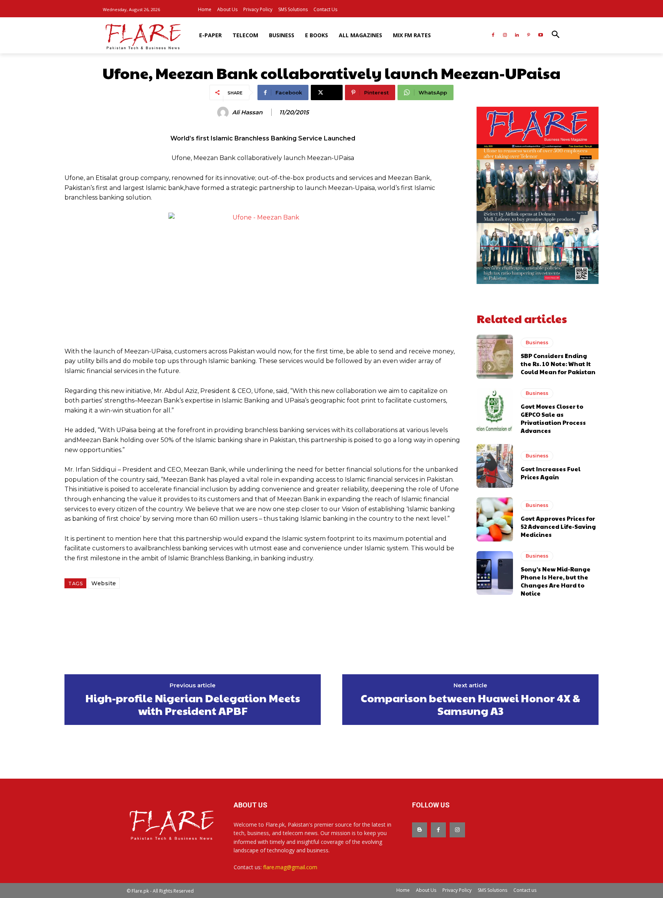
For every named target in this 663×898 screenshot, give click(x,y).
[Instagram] (505, 35)
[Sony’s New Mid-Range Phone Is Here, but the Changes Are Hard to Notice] (495, 573)
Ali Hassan (247, 112)
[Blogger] (419, 829)
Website (103, 583)
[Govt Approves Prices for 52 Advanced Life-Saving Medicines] (495, 519)
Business (537, 342)
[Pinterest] (528, 35)
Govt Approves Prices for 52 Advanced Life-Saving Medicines (558, 526)
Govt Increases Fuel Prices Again (551, 473)
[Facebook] (493, 35)
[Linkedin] (517, 35)
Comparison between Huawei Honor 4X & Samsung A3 (470, 704)
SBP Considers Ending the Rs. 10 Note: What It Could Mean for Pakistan (558, 364)
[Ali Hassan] (224, 112)
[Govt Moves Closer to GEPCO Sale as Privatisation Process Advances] (495, 410)
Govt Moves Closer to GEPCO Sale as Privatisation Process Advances (553, 418)
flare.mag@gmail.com (290, 867)
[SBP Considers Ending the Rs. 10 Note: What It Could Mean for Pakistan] (495, 356)
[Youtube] (540, 35)
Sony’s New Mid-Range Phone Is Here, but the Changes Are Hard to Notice (555, 581)
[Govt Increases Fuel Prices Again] (495, 466)
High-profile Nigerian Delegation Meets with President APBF (192, 704)
